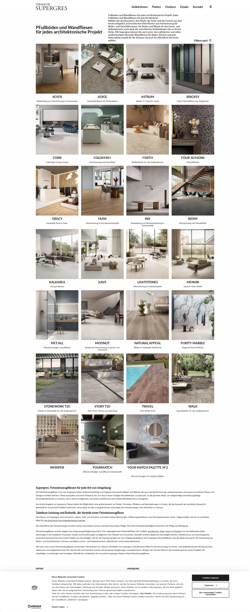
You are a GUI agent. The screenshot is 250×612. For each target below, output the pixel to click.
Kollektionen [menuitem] (140, 7)
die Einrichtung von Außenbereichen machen (64, 520)
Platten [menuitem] (156, 7)
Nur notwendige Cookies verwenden (210, 593)
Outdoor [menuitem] (170, 7)
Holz (168, 531)
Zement (177, 531)
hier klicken (145, 593)
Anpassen (209, 585)
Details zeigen (58, 607)
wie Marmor (153, 531)
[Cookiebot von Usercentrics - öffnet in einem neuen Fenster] (34, 607)
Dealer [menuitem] (184, 7)
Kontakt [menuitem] (198, 7)
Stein (162, 531)
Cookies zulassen (211, 578)
